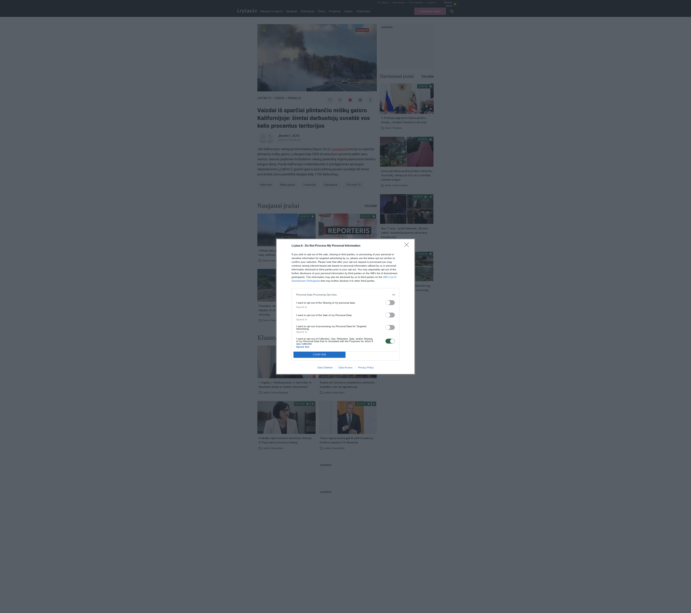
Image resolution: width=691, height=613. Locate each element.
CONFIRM (319, 354)
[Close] (407, 245)
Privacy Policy (366, 367)
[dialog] (345, 306)
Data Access (345, 367)
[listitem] (345, 295)
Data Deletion (325, 367)
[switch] (390, 302)
